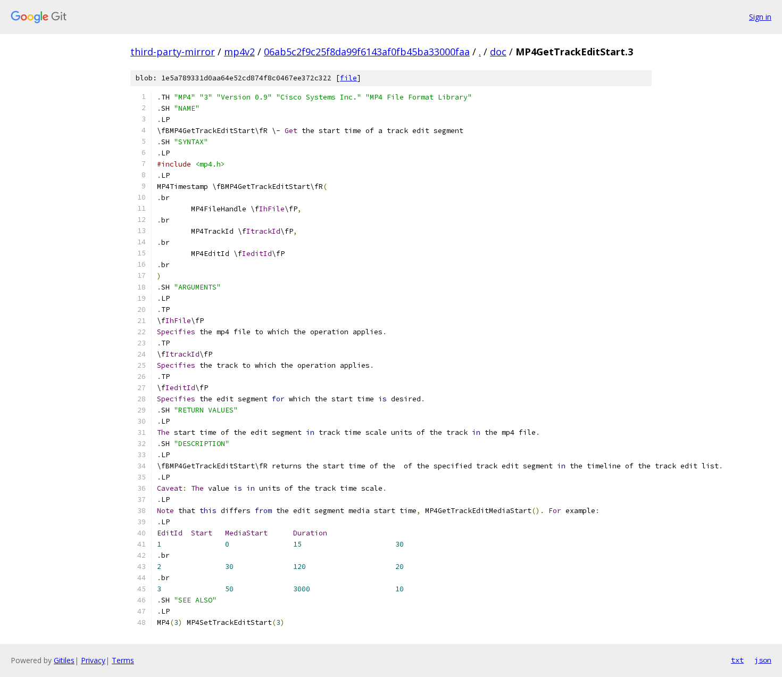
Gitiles (64, 660)
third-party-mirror (172, 51)
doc (498, 51)
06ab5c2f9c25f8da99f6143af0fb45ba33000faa (367, 51)
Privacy (93, 660)
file (348, 77)
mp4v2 (239, 51)
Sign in (760, 17)
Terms (123, 660)
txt (737, 660)
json (762, 660)
